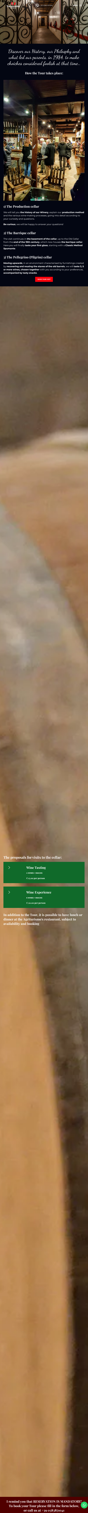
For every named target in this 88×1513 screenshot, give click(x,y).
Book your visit (44, 279)
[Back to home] (13, 5)
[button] (77, 5)
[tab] (41, 196)
